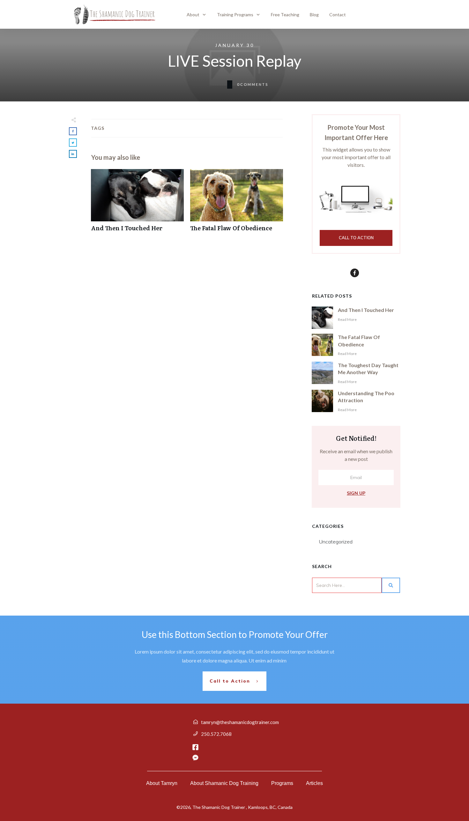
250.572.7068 (216, 734)
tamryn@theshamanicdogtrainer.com (240, 722)
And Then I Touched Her (137, 203)
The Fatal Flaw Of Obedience (236, 203)
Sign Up (356, 493)
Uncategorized (336, 541)
